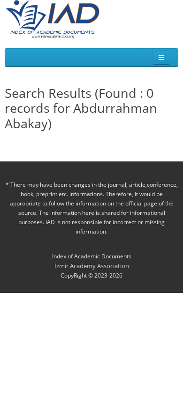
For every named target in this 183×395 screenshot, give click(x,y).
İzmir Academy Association (91, 266)
